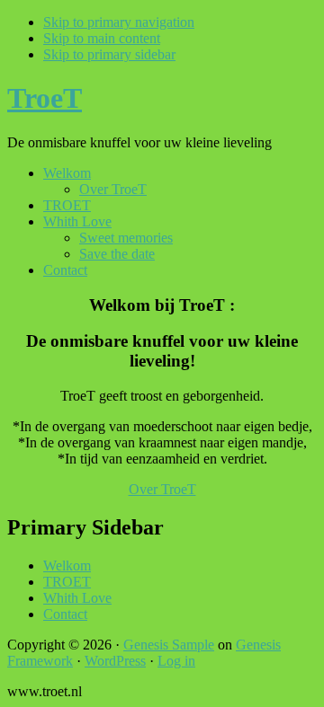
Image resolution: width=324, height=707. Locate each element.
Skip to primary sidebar (109, 54)
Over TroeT (162, 489)
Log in (176, 660)
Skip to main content (101, 38)
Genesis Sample (168, 644)
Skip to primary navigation (118, 22)
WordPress (115, 660)
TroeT (44, 98)
